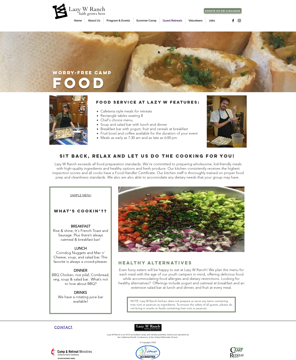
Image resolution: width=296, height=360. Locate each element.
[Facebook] (233, 20)
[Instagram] (239, 20)
